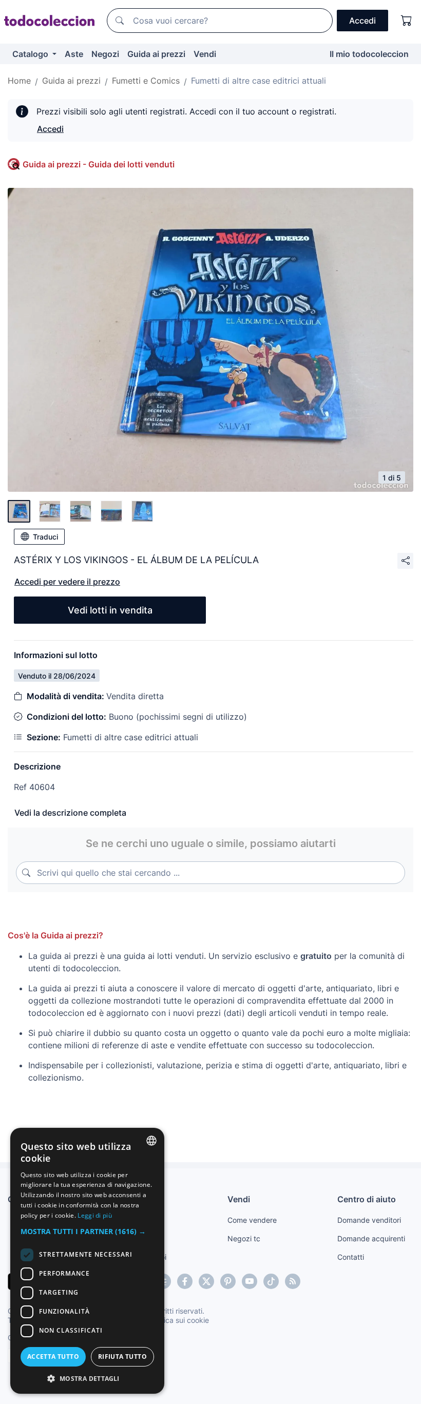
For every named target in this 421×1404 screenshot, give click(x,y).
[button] (87, 1231)
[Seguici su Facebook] (185, 1281)
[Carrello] (406, 20)
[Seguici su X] (206, 1281)
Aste (74, 54)
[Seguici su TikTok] (271, 1281)
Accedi (50, 129)
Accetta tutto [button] (53, 1356)
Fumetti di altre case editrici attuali (258, 80)
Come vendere (252, 1220)
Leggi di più (95, 1215)
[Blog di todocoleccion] (292, 1281)
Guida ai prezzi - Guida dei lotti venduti (99, 164)
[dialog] (87, 1261)
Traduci (45, 536)
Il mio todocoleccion (369, 54)
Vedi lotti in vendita (110, 610)
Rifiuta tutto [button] (122, 1356)
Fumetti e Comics (146, 80)
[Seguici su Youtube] (249, 1281)
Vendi (205, 54)
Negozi (105, 54)
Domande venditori (369, 1220)
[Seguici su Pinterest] (228, 1281)
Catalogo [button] (31, 54)
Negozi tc (243, 1238)
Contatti (350, 1257)
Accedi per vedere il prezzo (67, 581)
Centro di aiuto (366, 1199)
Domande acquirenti (371, 1238)
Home (19, 80)
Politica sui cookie (179, 1320)
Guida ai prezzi (156, 54)
